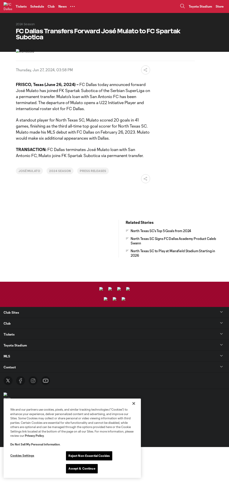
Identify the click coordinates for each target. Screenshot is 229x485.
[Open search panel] (182, 6)
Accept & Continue (81, 468)
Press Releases (93, 170)
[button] (72, 6)
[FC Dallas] (8, 6)
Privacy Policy (34, 435)
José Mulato (29, 170)
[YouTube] (45, 380)
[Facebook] (20, 380)
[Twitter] (8, 380)
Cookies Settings (22, 455)
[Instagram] (33, 380)
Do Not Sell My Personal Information (35, 444)
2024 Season (60, 170)
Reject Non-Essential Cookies (89, 456)
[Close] (134, 403)
